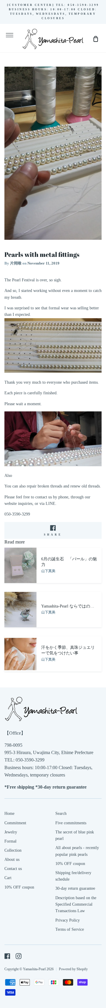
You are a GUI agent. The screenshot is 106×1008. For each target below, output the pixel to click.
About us (11, 859)
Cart (7, 878)
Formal (10, 841)
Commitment (15, 823)
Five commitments (70, 823)
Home (9, 813)
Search (61, 813)
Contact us (13, 868)
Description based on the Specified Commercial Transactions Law (75, 904)
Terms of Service (69, 929)
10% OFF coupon (19, 887)
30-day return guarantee (75, 888)
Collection (12, 850)
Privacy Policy (67, 920)
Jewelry (10, 832)
